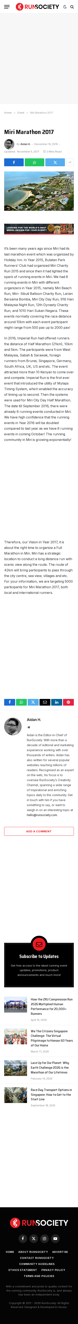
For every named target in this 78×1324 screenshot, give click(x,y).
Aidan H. (25, 144)
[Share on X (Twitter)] (55, 162)
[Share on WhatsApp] (34, 162)
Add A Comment (39, 831)
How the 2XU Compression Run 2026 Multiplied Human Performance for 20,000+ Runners (52, 1006)
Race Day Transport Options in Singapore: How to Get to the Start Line (51, 1094)
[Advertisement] (39, 59)
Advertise (60, 1251)
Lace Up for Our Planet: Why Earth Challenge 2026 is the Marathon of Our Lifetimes (50, 1067)
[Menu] (7, 6)
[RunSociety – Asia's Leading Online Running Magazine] (37, 7)
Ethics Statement (23, 1270)
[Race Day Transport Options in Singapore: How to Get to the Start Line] (15, 1095)
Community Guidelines (37, 1264)
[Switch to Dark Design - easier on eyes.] (65, 7)
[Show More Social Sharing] (70, 162)
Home (10, 1251)
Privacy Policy (53, 1270)
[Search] (71, 6)
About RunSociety (33, 1251)
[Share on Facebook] (14, 162)
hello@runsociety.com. (42, 815)
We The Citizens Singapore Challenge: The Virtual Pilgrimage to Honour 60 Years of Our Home (52, 1038)
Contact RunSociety (37, 1257)
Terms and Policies (39, 1276)
